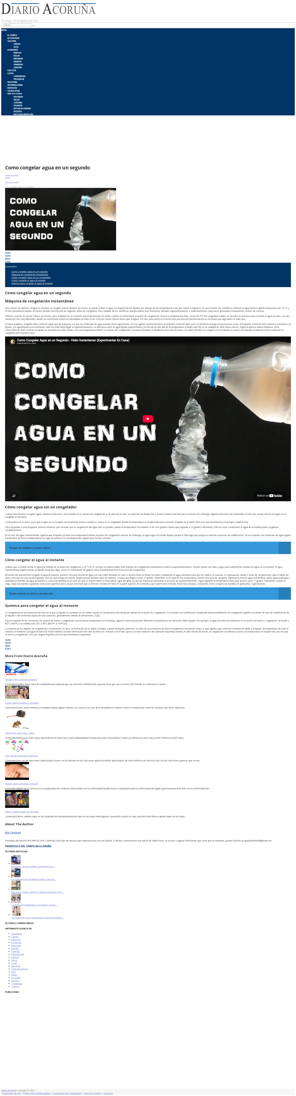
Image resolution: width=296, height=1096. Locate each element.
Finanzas (18, 64)
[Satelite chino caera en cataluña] (148, 669)
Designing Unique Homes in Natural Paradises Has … (37, 892)
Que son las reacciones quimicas (21, 755)
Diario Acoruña (8, 1090)
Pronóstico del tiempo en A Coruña (28, 845)
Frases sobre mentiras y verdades (22, 703)
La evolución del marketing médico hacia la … (34, 879)
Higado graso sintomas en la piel (21, 783)
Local (10, 73)
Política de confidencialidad (36, 1093)
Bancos (17, 52)
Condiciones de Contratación (67, 1093)
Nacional (12, 82)
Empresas (18, 58)
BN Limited (13, 832)
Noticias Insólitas (23, 114)
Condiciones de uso (11, 1093)
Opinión (18, 105)
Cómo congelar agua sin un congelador (31, 277)
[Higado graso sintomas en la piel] (148, 771)
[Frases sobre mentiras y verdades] (148, 693)
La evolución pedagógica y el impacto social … (34, 904)
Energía (17, 61)
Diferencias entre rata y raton (20, 733)
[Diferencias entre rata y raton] (148, 719)
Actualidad (13, 38)
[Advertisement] (148, 139)
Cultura (11, 41)
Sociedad (18, 96)
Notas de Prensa (22, 108)
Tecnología (13, 90)
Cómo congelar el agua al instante (28, 280)
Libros (17, 44)
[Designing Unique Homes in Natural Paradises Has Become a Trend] (16, 889)
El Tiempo (12, 35)
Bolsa (17, 55)
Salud (17, 99)
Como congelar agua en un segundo (29, 271)
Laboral (18, 67)
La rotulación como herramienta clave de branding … (37, 917)
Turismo (18, 102)
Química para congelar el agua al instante (32, 283)
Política (11, 70)
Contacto (108, 1093)
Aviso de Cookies (92, 1093)
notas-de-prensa (12, 175)
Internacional (15, 85)
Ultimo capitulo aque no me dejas (22, 811)
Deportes (12, 88)
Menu (4, 30)
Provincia (19, 79)
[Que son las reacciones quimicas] (148, 746)
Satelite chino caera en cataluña (21, 679)
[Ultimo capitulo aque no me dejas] (148, 799)
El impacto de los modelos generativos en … (33, 866)
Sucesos (18, 111)
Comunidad (20, 76)
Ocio (16, 47)
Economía (12, 49)
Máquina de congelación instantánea (29, 274)
